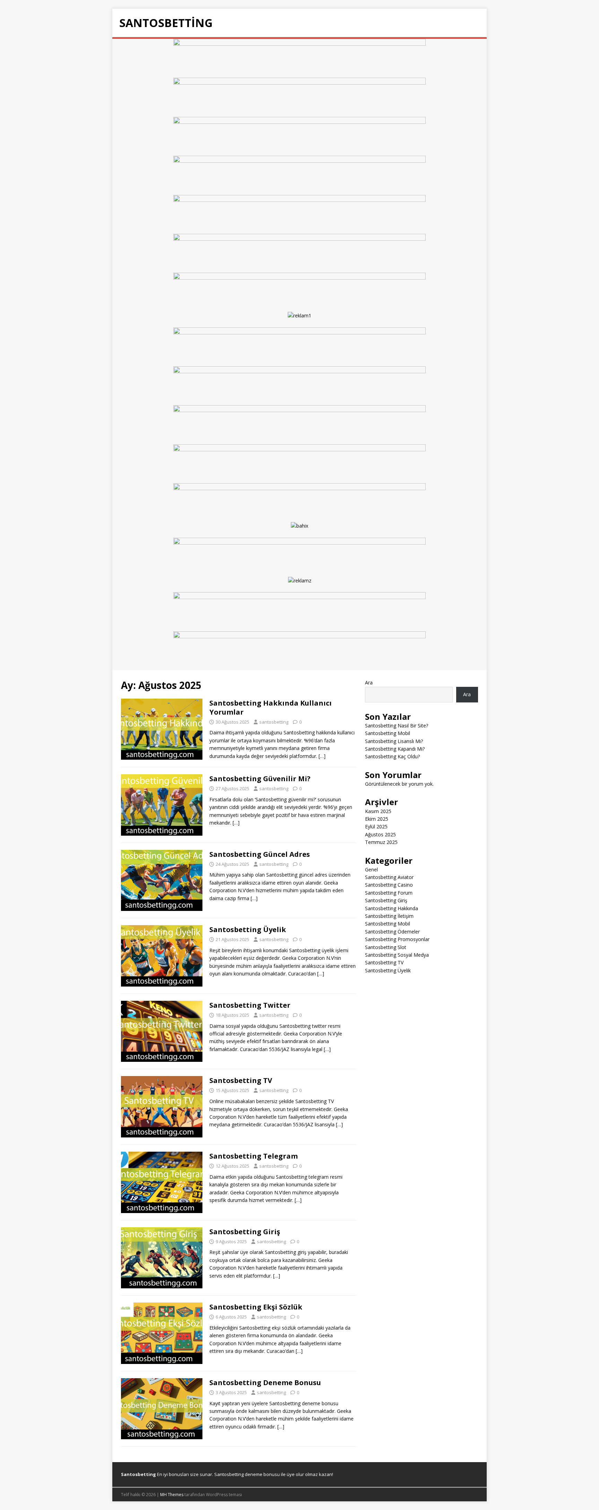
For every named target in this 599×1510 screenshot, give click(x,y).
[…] (322, 756)
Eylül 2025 (376, 826)
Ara (369, 682)
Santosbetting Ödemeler (392, 931)
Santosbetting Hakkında (391, 908)
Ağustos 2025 (380, 834)
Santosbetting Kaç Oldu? (392, 756)
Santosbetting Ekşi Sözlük (255, 1307)
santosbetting (273, 722)
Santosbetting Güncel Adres (259, 854)
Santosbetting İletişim (389, 916)
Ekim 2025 (376, 819)
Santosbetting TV (240, 1080)
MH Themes (171, 1495)
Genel (371, 869)
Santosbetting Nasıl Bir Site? (396, 725)
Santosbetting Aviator (389, 877)
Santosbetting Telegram (253, 1156)
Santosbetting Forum (389, 892)
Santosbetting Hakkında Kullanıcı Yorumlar (270, 707)
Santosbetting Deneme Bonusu (265, 1382)
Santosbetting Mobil (387, 733)
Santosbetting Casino (389, 884)
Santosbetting (138, 1474)
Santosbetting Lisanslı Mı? (394, 741)
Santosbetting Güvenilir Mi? (260, 778)
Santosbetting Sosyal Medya (397, 955)
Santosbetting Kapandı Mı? (395, 748)
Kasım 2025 (378, 811)
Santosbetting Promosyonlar (397, 939)
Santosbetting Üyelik (247, 929)
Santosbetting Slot (385, 947)
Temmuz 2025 (381, 842)
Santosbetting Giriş (244, 1231)
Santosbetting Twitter (249, 1005)
